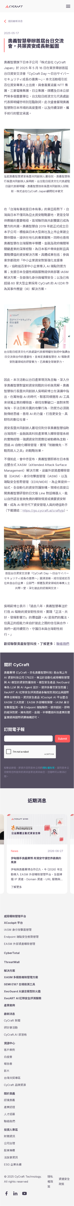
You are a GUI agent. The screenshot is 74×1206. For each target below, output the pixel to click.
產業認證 (9, 1107)
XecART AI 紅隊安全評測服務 (22, 998)
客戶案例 (9, 1049)
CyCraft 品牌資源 (15, 1085)
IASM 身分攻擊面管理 (17, 929)
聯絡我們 (62, 644)
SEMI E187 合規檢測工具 (19, 984)
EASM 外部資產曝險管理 (19, 944)
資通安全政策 (64, 1181)
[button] (68, 6)
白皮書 (8, 1057)
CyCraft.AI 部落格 (15, 1034)
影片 (6, 1070)
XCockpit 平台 (13, 923)
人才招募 (9, 1114)
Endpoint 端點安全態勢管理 (21, 936)
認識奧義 (9, 1100)
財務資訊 (9, 1136)
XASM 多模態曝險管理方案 (21, 977)
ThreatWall (11, 962)
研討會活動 (11, 1027)
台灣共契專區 (12, 1078)
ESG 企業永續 (13, 1164)
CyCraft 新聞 (12, 1020)
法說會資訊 (11, 1157)
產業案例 (9, 1005)
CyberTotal (11, 953)
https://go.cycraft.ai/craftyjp (43, 510)
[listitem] (37, 854)
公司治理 (9, 1143)
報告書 (8, 1063)
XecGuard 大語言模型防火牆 (22, 991)
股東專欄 (9, 1150)
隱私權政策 (49, 767)
